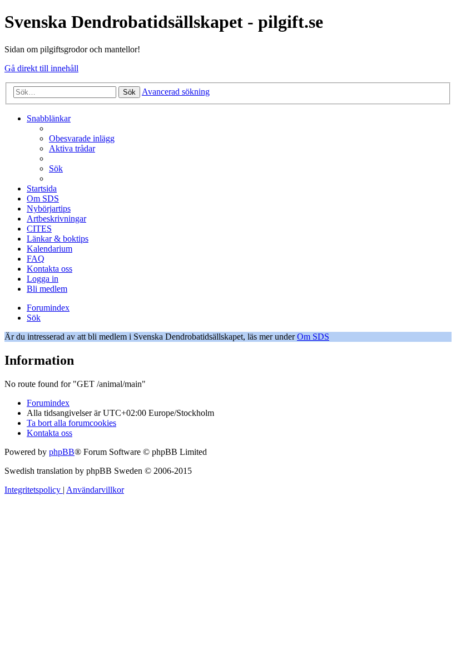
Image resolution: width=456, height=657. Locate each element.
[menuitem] (82, 138)
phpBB (62, 452)
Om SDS (313, 336)
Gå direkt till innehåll (41, 68)
